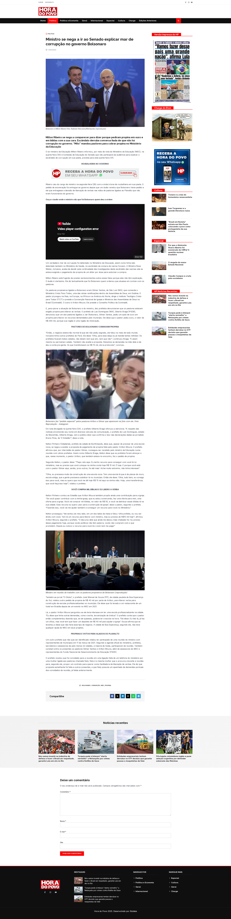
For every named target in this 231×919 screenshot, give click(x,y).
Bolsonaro (86, 685)
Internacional (97, 21)
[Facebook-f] (185, 2)
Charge (132, 21)
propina (108, 685)
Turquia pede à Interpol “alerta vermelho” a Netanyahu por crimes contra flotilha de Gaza (179, 316)
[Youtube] (191, 2)
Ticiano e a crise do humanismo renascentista (180, 196)
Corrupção (95, 685)
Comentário (65, 792)
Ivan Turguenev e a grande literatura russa (179, 209)
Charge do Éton (162, 108)
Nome (63, 821)
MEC (102, 685)
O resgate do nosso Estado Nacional (177, 263)
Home (43, 21)
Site (61, 842)
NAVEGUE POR (139, 872)
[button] (178, 20)
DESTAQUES (79, 872)
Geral (84, 21)
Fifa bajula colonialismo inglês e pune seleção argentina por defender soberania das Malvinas (173, 758)
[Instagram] (188, 2)
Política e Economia (69, 21)
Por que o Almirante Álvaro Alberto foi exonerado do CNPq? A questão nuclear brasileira (178, 250)
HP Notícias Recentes (165, 291)
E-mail (63, 832)
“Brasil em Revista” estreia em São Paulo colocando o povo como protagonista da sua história (179, 226)
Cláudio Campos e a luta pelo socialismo (179, 277)
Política (52, 21)
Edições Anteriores (147, 21)
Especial (110, 21)
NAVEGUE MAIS (175, 872)
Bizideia (133, 911)
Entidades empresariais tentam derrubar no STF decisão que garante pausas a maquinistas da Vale (179, 332)
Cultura (121, 21)
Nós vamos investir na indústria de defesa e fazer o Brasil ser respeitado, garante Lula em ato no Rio (179, 300)
